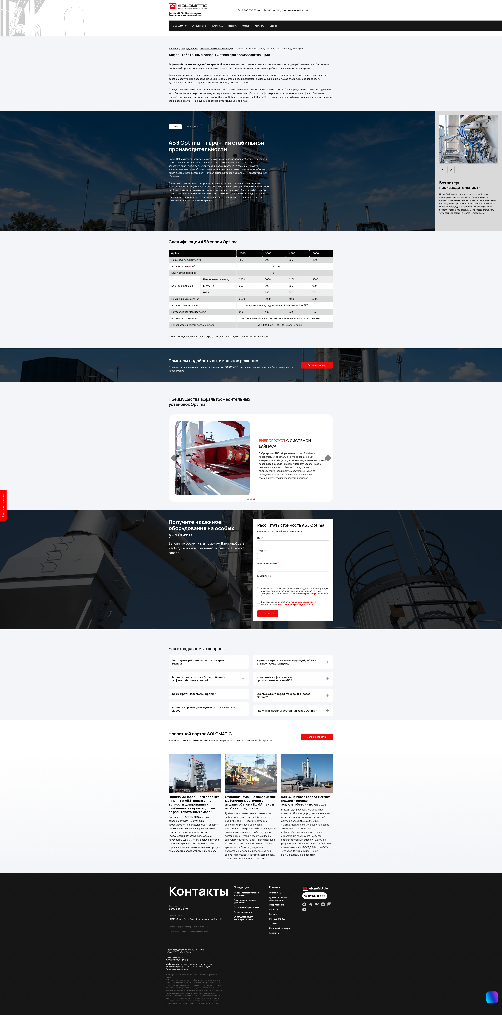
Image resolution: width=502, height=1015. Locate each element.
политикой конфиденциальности (295, 604)
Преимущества (192, 126)
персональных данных (302, 602)
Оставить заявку (317, 365)
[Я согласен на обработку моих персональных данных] (258, 602)
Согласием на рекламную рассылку (309, 593)
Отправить (267, 613)
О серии (175, 126)
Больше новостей (317, 736)
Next (451, 169)
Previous (442, 169)
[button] (328, 458)
